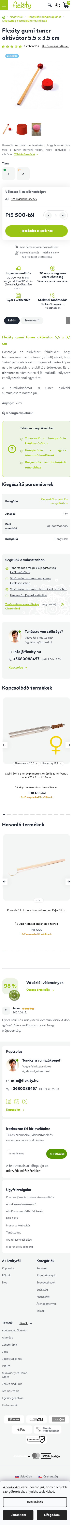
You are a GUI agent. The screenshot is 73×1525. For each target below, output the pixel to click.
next (68, 745)
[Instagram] (16, 1101)
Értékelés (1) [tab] (32, 320)
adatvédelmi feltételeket (23, 1171)
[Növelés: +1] (62, 215)
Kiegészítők (43, 1296)
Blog (5, 1282)
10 (62, 814)
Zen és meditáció (12, 1384)
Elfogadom (52, 1515)
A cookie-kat (12, 1487)
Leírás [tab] (12, 320)
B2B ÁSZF (12, 1218)
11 (68, 814)
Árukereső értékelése (19, 1239)
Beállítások (35, 1502)
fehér (38, 900)
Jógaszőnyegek (46, 1275)
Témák (40, 1311)
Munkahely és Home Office (14, 1375)
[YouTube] (24, 1101)
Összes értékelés (38, 990)
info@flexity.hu (27, 652)
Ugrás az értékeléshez (55, 46)
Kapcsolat (16, 667)
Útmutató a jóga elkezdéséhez (28, 595)
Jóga (5, 1351)
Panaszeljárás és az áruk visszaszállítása (30, 1197)
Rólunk (6, 1275)
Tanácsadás (13, 1232)
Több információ (24, 154)
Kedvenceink (9, 1405)
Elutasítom (18, 1515)
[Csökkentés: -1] (48, 215)
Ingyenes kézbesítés (18, 1225)
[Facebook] (8, 1101)
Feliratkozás (56, 1153)
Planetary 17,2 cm (52, 763)
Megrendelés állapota (19, 1246)
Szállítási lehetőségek (24, 199)
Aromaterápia (10, 1391)
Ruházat (41, 1268)
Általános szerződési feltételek (24, 1211)
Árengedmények (46, 1303)
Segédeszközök (45, 1282)
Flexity (55, 252)
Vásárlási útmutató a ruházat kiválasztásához (38, 589)
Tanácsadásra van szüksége (22, 604)
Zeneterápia (9, 1344)
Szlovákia (26, 1476)
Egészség (42, 1289)
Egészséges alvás (12, 1398)
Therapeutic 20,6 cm (26, 763)
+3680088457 (27, 659)
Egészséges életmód (14, 1330)
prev (4, 745)
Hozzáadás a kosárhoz (36, 231)
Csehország (50, 1476)
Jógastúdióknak (12, 1359)
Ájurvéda (7, 1337)
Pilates (6, 1366)
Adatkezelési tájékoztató (21, 1204)
